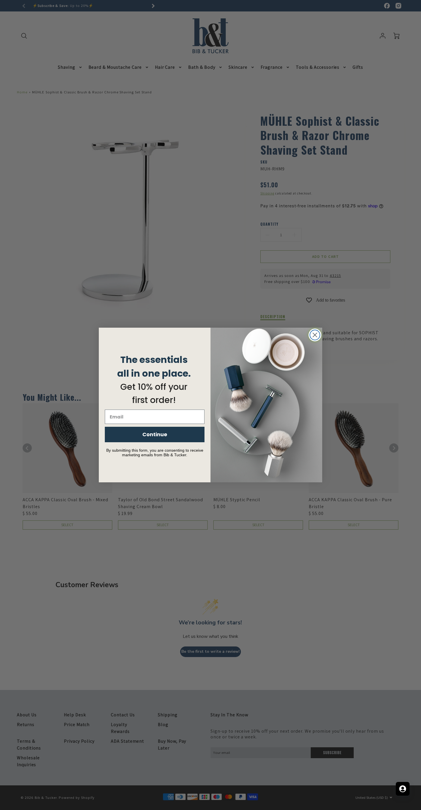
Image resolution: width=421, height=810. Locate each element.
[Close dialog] (315, 335)
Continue (154, 434)
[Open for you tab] (403, 789)
